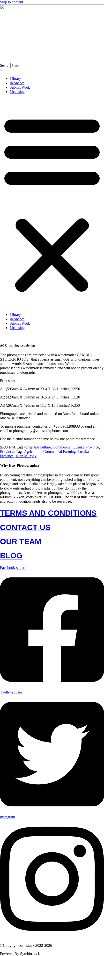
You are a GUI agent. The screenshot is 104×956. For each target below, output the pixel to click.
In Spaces (17, 83)
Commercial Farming (59, 451)
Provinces (7, 451)
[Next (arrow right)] (95, 478)
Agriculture (42, 447)
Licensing (17, 92)
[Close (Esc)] (88, 5)
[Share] (77, 5)
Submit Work (20, 87)
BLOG (11, 555)
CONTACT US (25, 527)
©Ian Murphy (26, 456)
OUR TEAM (20, 541)
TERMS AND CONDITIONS (48, 513)
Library (15, 78)
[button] (52, 203)
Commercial (62, 447)
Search (5, 65)
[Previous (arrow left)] (8, 478)
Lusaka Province (86, 447)
